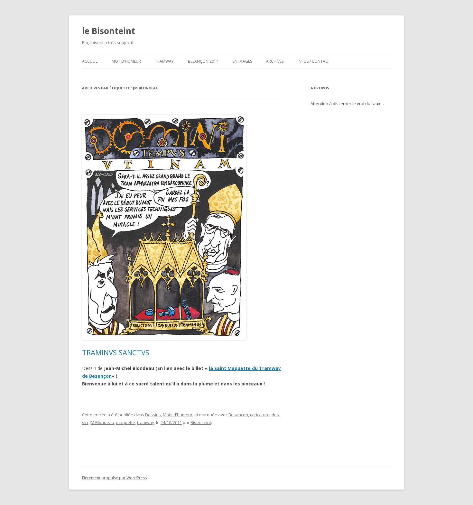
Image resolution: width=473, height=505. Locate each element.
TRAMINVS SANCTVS (115, 352)
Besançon (238, 415)
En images (242, 61)
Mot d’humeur (126, 61)
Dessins (153, 415)
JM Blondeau (102, 422)
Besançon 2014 (203, 61)
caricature (260, 415)
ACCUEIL (89, 61)
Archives (274, 61)
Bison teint (200, 422)
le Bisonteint (108, 31)
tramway (145, 422)
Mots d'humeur (177, 415)
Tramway (164, 61)
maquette (125, 422)
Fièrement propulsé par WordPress (114, 478)
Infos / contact (314, 61)
